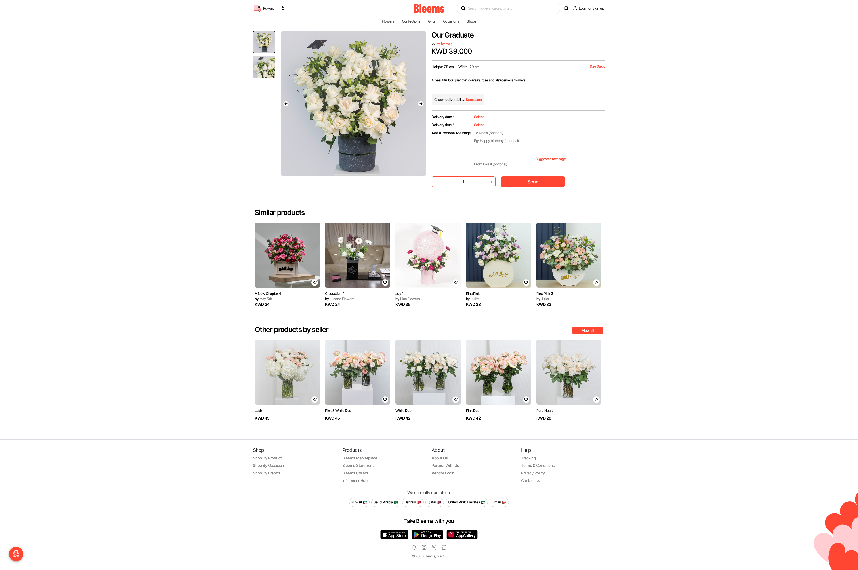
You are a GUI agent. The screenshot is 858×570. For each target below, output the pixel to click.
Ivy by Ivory (444, 43)
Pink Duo (472, 410)
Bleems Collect (355, 473)
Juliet (472, 299)
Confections (411, 21)
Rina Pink (473, 293)
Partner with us (445, 465)
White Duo (403, 410)
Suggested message (551, 159)
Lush (258, 410)
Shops (472, 21)
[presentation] (286, 103)
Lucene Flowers (339, 299)
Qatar (432, 502)
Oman (497, 502)
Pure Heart (544, 410)
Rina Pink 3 (544, 293)
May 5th (263, 299)
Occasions (451, 21)
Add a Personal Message (451, 133)
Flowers (388, 21)
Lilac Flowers (407, 299)
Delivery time (443, 125)
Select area (473, 100)
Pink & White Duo (338, 410)
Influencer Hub (355, 480)
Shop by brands (266, 473)
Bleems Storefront (358, 465)
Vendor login (443, 473)
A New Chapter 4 (268, 293)
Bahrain (411, 502)
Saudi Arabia (383, 502)
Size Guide (597, 66)
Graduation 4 (334, 293)
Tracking (528, 458)
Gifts (431, 21)
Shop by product (267, 458)
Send (533, 181)
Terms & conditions (538, 465)
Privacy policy (533, 473)
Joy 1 (399, 293)
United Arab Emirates (464, 502)
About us (440, 458)
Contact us (530, 480)
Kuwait (357, 502)
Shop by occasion (268, 465)
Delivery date (443, 117)
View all (588, 330)
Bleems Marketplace (359, 458)
